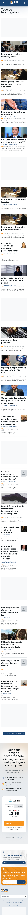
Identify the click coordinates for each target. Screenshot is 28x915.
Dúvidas (15, 902)
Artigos (4, 900)
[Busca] (25, 3)
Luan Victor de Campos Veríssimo (10, 116)
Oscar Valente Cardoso (8, 375)
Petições (14, 900)
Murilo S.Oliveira (7, 693)
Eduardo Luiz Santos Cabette (10, 144)
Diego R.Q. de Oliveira (8, 59)
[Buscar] (25, 896)
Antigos (20, 733)
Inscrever (21, 882)
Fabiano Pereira (6, 534)
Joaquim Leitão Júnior (16, 516)
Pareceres (9, 902)
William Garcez (6, 516)
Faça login (19, 838)
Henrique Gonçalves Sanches (10, 204)
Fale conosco (16, 905)
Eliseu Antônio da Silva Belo (9, 481)
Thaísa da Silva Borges (8, 649)
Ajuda (10, 905)
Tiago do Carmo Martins (8, 344)
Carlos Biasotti (6, 617)
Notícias (9, 900)
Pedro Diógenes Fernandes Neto (10, 285)
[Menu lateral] (3, 3)
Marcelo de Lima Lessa (11, 562)
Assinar (9, 823)
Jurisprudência (21, 900)
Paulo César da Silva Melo (9, 253)
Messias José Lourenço (8, 89)
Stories (20, 902)
